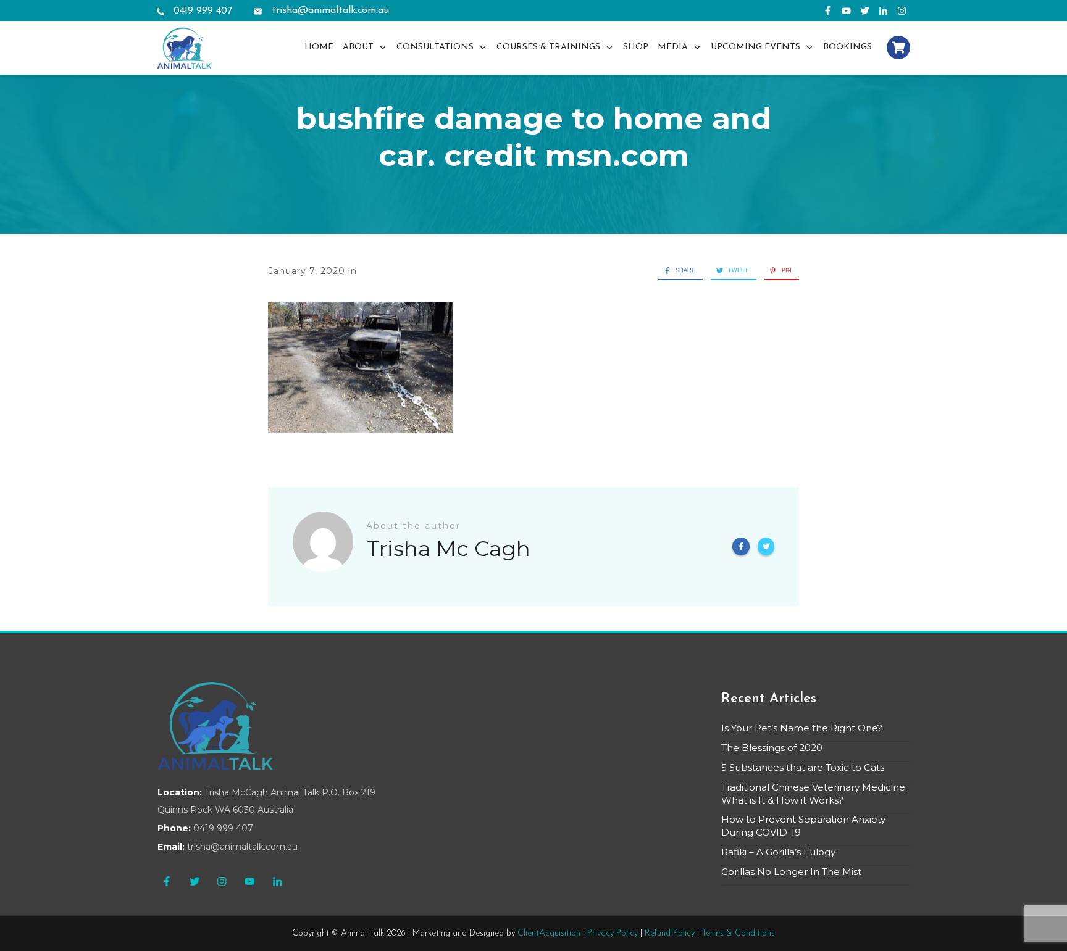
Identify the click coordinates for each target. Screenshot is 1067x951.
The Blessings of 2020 (771, 748)
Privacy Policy (612, 933)
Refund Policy (670, 933)
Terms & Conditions (738, 933)
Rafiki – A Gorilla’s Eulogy (778, 852)
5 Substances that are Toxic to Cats (802, 767)
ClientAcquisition (548, 933)
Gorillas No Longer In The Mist (791, 872)
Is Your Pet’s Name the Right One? (801, 728)
